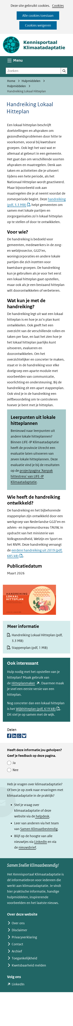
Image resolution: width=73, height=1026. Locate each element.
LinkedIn (40, 842)
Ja (14, 763)
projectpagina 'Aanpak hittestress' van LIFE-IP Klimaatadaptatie (32, 476)
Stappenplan (30, 648)
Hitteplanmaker (26, 683)
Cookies (58, 6)
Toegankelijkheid (24, 958)
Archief (17, 951)
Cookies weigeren (38, 25)
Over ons (18, 923)
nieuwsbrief (27, 847)
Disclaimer (19, 930)
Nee (15, 770)
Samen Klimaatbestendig (39, 829)
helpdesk (42, 816)
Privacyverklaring (24, 937)
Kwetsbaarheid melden (29, 965)
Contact (17, 944)
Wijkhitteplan (36, 709)
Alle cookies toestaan (38, 16)
